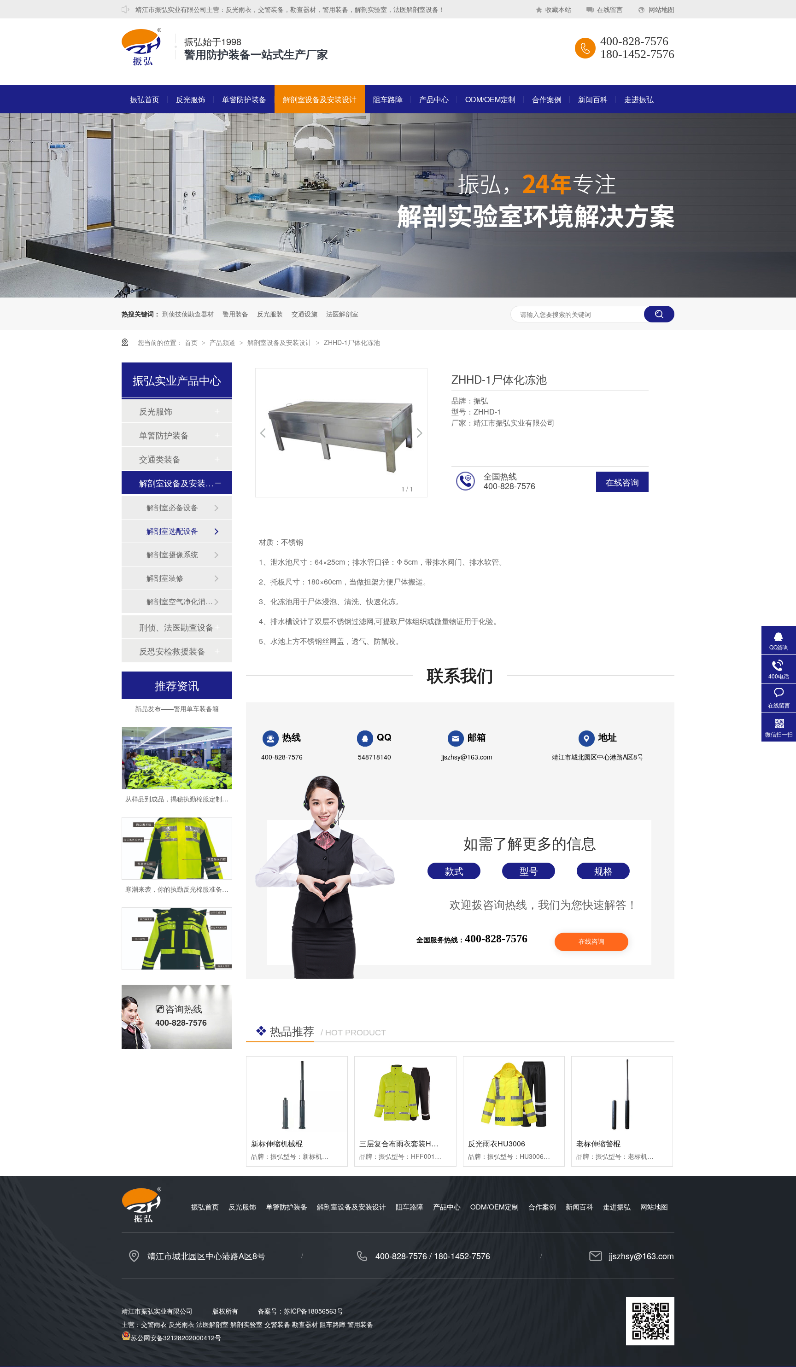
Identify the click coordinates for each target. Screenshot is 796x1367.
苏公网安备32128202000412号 (176, 1337)
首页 (192, 342)
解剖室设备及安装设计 (320, 99)
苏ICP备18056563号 (313, 1310)
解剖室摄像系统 (172, 554)
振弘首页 (144, 99)
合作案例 (547, 99)
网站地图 (661, 9)
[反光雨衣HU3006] (513, 1094)
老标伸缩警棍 (598, 1143)
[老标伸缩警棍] (622, 1094)
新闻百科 (593, 99)
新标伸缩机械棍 (277, 1143)
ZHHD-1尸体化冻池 (352, 342)
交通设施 (304, 313)
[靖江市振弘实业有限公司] (141, 62)
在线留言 (610, 9)
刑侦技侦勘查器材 (188, 313)
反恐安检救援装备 (172, 651)
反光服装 (270, 313)
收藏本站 (558, 9)
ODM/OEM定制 (490, 99)
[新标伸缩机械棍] (296, 1094)
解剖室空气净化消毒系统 (180, 601)
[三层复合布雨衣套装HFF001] (405, 1094)
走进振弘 (639, 99)
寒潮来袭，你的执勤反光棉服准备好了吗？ (186, 873)
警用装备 (235, 313)
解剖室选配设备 (172, 531)
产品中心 (434, 99)
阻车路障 (388, 99)
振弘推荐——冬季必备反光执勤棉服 (176, 963)
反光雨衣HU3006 (496, 1143)
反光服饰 (190, 99)
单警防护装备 (244, 99)
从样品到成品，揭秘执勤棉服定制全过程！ (186, 783)
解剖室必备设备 (172, 507)
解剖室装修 (164, 578)
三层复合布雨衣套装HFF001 (406, 1143)
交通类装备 (160, 459)
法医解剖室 (342, 313)
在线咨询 (622, 482)
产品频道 (223, 342)
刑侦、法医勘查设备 (176, 627)
